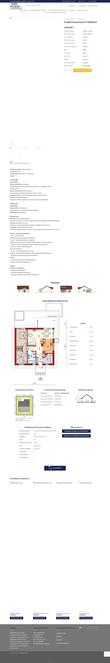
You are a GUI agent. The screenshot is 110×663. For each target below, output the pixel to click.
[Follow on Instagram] (99, 1)
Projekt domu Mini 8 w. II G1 (40, 613)
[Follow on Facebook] (97, 1)
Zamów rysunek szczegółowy (76, 431)
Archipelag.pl (80, 19)
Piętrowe (72, 10)
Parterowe (24, 10)
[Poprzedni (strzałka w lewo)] (1, 660)
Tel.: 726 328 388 (38, 641)
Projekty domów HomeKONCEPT (55, 12)
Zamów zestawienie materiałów (76, 436)
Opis (11, 163)
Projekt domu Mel (84, 613)
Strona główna (69, 19)
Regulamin (59, 640)
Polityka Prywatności (62, 643)
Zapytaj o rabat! (83, 10)
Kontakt (58, 636)
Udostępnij (56, 468)
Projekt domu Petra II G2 (63, 613)
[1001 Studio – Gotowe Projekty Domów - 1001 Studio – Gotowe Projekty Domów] (16, 6)
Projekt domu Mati (15, 613)
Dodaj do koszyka (82, 70)
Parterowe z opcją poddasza (57, 10)
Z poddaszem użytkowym (38, 10)
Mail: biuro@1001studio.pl (41, 643)
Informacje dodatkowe (21, 163)
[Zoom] (12, 143)
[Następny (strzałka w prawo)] (6, 660)
